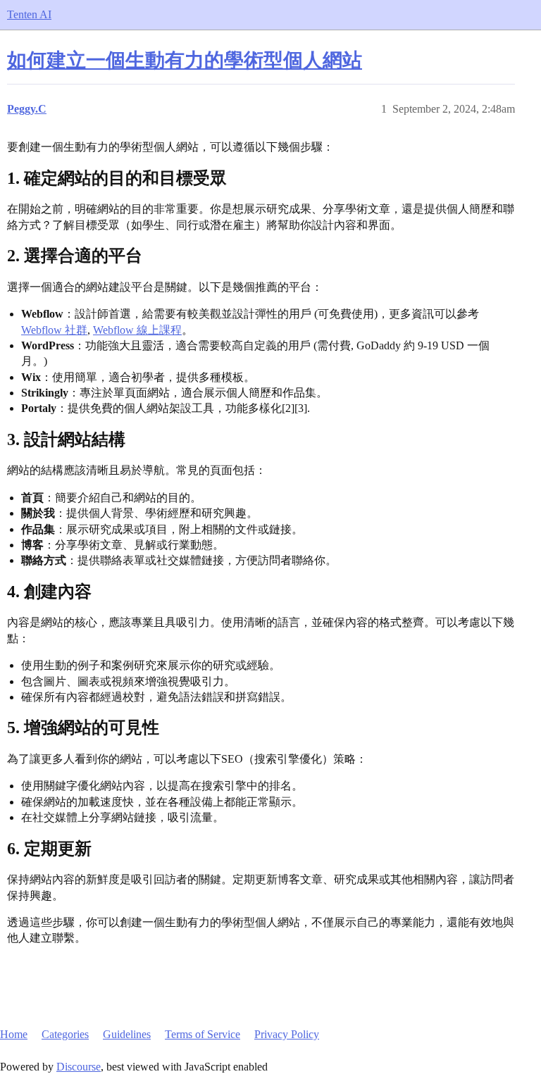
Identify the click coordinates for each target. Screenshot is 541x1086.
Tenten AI (29, 14)
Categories (65, 1034)
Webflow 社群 (54, 330)
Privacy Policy (286, 1034)
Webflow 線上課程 (137, 330)
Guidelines (127, 1034)
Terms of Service (202, 1034)
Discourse (78, 1067)
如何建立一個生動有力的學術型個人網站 (184, 60)
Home (13, 1034)
